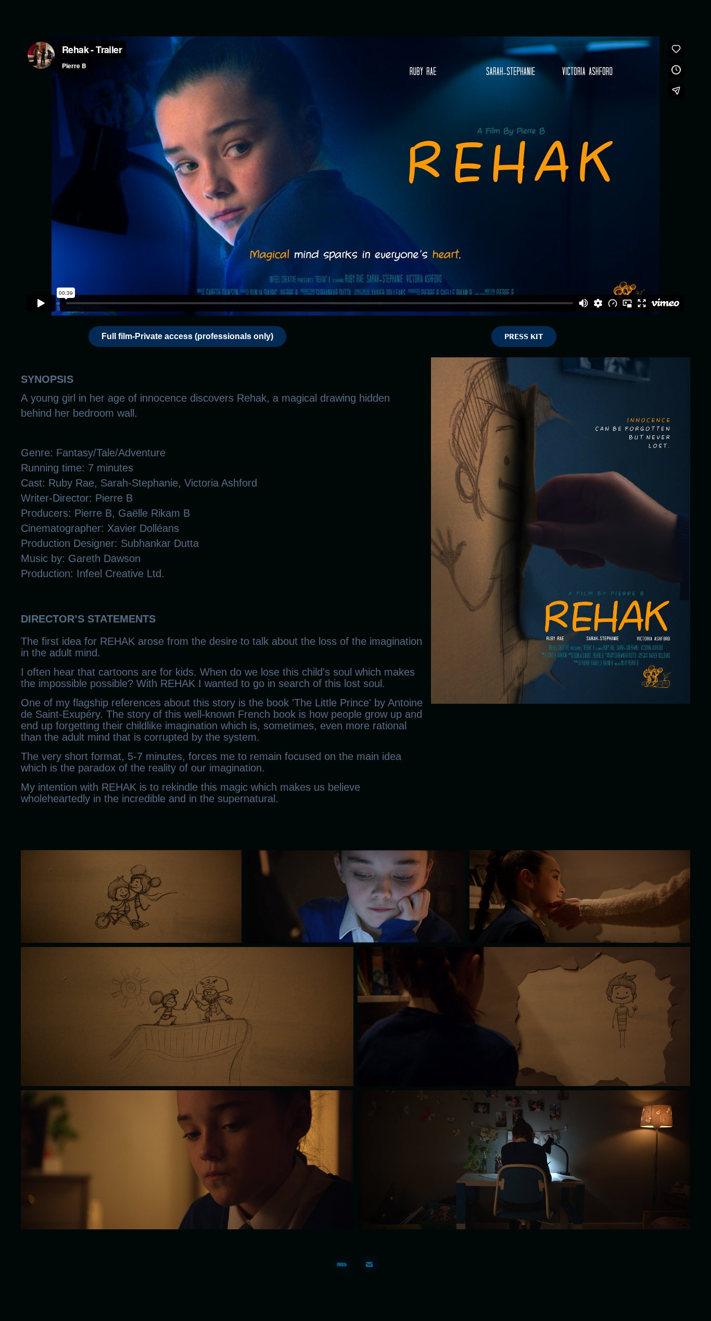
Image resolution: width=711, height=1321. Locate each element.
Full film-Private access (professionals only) (187, 336)
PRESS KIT (523, 336)
